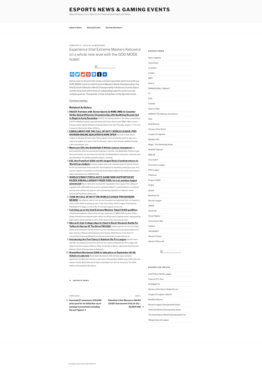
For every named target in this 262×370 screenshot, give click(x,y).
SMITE (151, 206)
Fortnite (151, 103)
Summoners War (155, 221)
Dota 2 (151, 83)
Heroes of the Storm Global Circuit (163, 289)
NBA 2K (151, 154)
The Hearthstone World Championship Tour (167, 315)
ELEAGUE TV (154, 284)
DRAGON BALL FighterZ (159, 88)
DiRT (150, 78)
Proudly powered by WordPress (82, 363)
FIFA (150, 98)
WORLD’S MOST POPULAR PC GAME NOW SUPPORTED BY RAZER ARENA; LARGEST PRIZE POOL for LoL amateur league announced (103, 180)
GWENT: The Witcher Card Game (163, 114)
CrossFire (152, 68)
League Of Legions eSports (160, 294)
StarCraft (152, 211)
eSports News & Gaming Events (119, 10)
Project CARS (154, 180)
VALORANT (153, 231)
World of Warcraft (156, 241)
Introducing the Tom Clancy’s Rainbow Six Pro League (97, 239)
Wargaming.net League (158, 320)
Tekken (151, 226)
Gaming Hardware (114, 27)
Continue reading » (78, 100)
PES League (153, 170)
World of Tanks (154, 236)
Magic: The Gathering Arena (160, 144)
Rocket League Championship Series (164, 304)
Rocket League (155, 200)
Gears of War (154, 109)
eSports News (75, 27)
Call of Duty (153, 63)
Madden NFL (154, 139)
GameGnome (98, 45)
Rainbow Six (153, 195)
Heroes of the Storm (157, 129)
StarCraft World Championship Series (164, 309)
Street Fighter (154, 216)
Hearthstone (153, 124)
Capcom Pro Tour (156, 279)
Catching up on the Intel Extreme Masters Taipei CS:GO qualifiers (103, 210)
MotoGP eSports (155, 149)
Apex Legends (154, 57)
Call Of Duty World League (159, 274)
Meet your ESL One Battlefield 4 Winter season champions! (100, 147)
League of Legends (156, 134)
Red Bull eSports (155, 299)
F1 (149, 93)
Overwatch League (156, 165)
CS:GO (151, 73)
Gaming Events (93, 27)
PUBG (151, 185)
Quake (151, 190)
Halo (150, 119)
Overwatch (153, 160)
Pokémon (152, 175)
